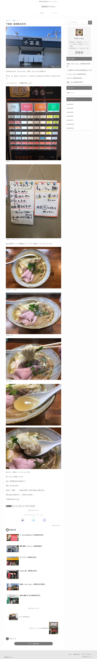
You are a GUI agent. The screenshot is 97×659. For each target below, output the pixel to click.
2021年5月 (70, 104)
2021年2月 (70, 116)
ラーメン (9, 506)
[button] (90, 22)
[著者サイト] (22, 520)
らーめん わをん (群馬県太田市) (76, 74)
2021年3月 (70, 112)
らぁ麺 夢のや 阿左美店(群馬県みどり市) (79, 70)
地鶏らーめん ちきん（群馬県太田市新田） (78, 65)
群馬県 (33, 506)
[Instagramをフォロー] (44, 520)
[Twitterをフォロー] (33, 520)
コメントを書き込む (33, 643)
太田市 (28, 506)
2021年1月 (70, 120)
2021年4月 (70, 108)
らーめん (16, 506)
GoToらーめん (79, 38)
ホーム (70, 654)
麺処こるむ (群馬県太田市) (75, 82)
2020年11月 (70, 128)
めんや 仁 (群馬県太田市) (74, 78)
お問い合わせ (76, 654)
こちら (17, 499)
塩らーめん (22, 506)
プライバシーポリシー (86, 654)
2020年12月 (70, 124)
